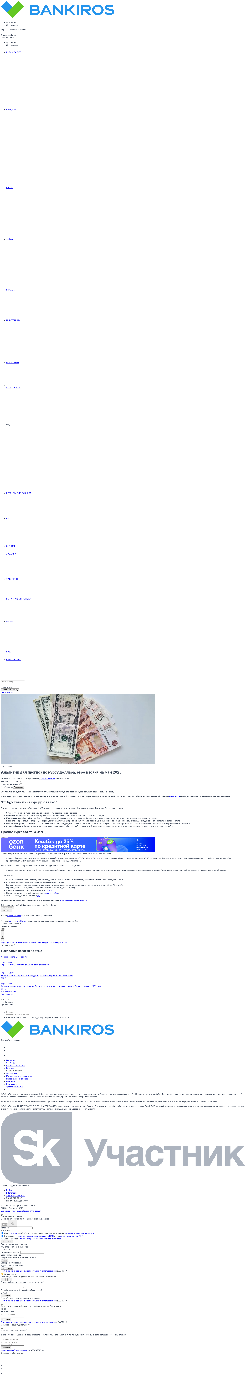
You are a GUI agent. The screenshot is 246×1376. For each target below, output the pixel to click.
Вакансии (10, 1068)
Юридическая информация (19, 1076)
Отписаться (11, 1073)
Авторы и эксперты (15, 1066)
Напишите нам (7, 908)
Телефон (5, 1228)
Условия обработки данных (14, 1350)
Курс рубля (6, 942)
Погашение (12, 363)
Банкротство (13, 660)
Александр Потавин (18, 921)
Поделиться (18, 787)
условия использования (44, 1271)
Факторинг (12, 579)
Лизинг (10, 621)
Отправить (6, 1296)
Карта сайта (12, 1084)
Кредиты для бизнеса (18, 493)
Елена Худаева (14, 916)
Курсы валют (13, 52)
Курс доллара (50, 942)
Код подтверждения (10, 1252)
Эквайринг (12, 554)
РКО (8, 518)
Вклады (10, 290)
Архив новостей (8, 957)
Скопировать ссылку (10, 690)
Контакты (10, 1081)
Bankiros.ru (174, 796)
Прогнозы (39, 942)
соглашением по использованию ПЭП (36, 1236)
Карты (9, 188)
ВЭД (8, 652)
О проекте (11, 1060)
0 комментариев (47, 779)
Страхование (13, 388)
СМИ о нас (11, 1063)
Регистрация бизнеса (18, 599)
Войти (4, 1260)
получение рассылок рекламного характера (40, 1239)
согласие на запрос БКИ (71, 1236)
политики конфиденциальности (79, 1233)
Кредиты (11, 109)
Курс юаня (62, 942)
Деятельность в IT (14, 1087)
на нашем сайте (50, 893)
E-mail (4, 1293)
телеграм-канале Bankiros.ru (73, 900)
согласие (13, 1233)
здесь (49, 890)
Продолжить (7, 1242)
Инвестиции (13, 320)
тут (38, 896)
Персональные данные (17, 1079)
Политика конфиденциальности (16, 1271)
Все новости (7, 692)
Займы (10, 239)
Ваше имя (5, 1230)
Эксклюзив (29, 942)
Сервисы (11, 546)
